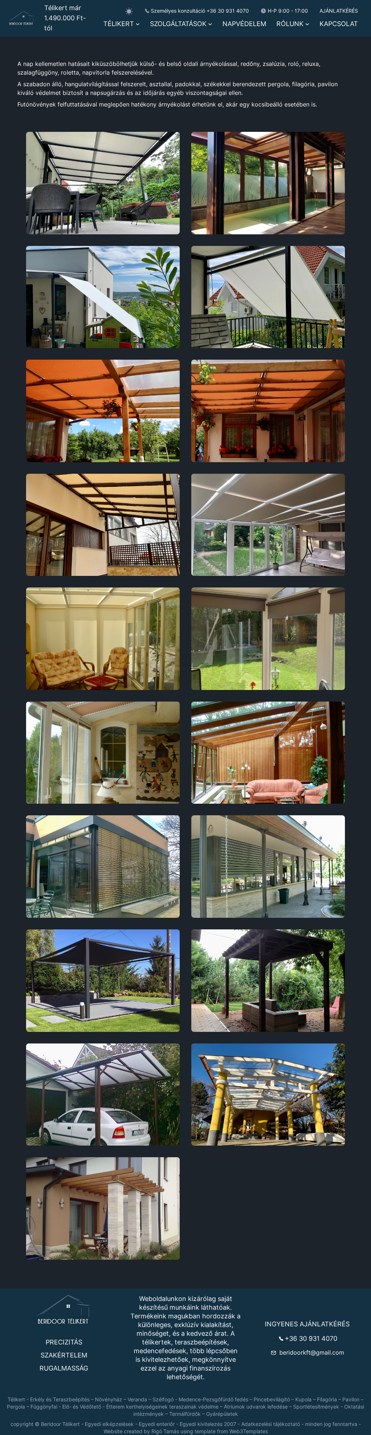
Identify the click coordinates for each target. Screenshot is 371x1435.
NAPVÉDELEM (244, 24)
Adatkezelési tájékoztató (270, 1424)
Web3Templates (248, 1431)
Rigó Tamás (165, 1431)
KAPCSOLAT (339, 24)
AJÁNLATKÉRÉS (339, 11)
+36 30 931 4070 (228, 11)
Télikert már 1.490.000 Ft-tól (65, 18)
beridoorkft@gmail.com (311, 1352)
